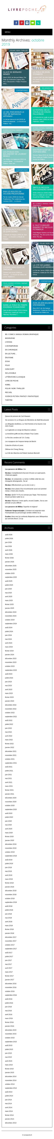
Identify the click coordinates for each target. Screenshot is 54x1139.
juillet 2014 (9, 1096)
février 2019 (9, 883)
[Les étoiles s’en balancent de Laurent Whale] (15, 148)
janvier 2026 (9, 562)
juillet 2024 (9, 631)
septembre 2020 (11, 809)
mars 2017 (9, 972)
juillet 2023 (9, 678)
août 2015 (8, 1045)
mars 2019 (9, 879)
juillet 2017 (9, 956)
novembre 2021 (10, 755)
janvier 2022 (9, 747)
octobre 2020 (10, 805)
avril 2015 (8, 1061)
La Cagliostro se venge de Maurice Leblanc (20, 430)
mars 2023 (9, 693)
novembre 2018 (10, 895)
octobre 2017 (10, 945)
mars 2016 (9, 1018)
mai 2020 (8, 825)
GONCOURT (9, 369)
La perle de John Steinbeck (41, 73)
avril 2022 (8, 736)
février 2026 (9, 558)
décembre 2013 (10, 1123)
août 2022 (8, 720)
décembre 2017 (10, 937)
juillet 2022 (9, 724)
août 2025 (8, 581)
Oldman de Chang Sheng (14, 449)
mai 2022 (8, 732)
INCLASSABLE (46, 88)
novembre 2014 (10, 1080)
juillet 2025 (9, 585)
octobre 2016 (10, 991)
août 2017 (8, 953)
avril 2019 (8, 875)
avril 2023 (8, 689)
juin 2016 (8, 1007)
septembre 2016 (11, 995)
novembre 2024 (10, 616)
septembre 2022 (11, 717)
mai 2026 (8, 546)
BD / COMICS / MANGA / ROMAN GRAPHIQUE (22, 334)
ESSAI (7, 361)
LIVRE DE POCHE (11, 381)
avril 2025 (8, 596)
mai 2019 (8, 871)
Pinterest (21, 22)
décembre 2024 (10, 612)
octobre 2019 (10, 852)
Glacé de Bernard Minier (12, 73)
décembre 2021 (10, 751)
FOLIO (5, 283)
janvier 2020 (9, 840)
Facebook (16, 22)
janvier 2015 (9, 1072)
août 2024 (8, 627)
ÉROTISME (9, 358)
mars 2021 (9, 786)
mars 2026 (9, 554)
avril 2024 (8, 643)
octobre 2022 (10, 713)
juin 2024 (8, 635)
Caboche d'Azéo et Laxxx (14, 445)
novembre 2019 (10, 848)
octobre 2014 (10, 1084)
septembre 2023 (11, 670)
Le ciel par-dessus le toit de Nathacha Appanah (13, 114)
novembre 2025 (10, 569)
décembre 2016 (10, 984)
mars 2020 (9, 833)
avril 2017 (8, 968)
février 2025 (9, 604)
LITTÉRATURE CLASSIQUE (43, 50)
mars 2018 (9, 925)
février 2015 (9, 1069)
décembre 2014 (10, 1076)
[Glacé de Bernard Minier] (15, 69)
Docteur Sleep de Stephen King (42, 150)
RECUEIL (8, 392)
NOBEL (7, 385)
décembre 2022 (10, 705)
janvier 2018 (9, 933)
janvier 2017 (9, 980)
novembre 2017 (10, 941)
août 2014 (8, 1092)
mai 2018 (8, 918)
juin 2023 (8, 682)
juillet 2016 (9, 1003)
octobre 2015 (10, 1038)
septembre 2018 (11, 902)
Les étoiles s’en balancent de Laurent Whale (14, 154)
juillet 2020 (9, 817)
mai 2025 (8, 593)
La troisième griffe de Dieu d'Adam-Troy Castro (21, 434)
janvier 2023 (9, 701)
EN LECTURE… (11, 354)
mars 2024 (9, 647)
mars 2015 (9, 1065)
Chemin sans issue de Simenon (14, 268)
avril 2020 (8, 829)
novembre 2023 (10, 662)
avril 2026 (8, 550)
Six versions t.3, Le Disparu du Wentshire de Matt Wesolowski (27, 420)
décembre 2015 (10, 1030)
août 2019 (8, 860)
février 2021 (9, 790)
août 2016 (8, 999)
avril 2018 (8, 922)
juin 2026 (8, 542)
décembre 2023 (10, 658)
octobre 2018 (10, 898)
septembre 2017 (11, 949)
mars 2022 (9, 740)
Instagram (27, 22)
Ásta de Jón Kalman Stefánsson (43, 304)
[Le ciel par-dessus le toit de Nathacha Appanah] (15, 108)
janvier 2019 (9, 887)
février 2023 (9, 697)
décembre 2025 (10, 566)
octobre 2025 (10, 573)
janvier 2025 (9, 608)
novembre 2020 (10, 802)
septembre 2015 (11, 1042)
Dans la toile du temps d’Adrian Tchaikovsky (15, 306)
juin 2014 (8, 1100)
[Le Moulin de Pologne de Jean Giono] (15, 226)
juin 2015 (8, 1053)
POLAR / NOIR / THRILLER (19, 50)
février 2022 (9, 744)
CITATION (8, 342)
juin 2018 (8, 914)
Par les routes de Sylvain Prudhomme (13, 192)
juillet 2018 (9, 910)
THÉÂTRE (8, 400)
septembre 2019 (11, 856)
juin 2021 (8, 775)
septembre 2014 (11, 1088)
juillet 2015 (9, 1049)
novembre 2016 (10, 987)
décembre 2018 (10, 891)
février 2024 (9, 651)
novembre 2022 (10, 709)
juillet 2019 (9, 864)
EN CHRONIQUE (11, 350)
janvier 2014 (9, 1119)
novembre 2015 (10, 1034)
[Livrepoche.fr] (27, 16)
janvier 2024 (9, 655)
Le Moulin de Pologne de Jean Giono (14, 230)
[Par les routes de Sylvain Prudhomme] (15, 188)
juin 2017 (8, 960)
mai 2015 (8, 1057)
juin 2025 (8, 589)
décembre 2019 (10, 844)
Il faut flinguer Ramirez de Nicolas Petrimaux (43, 227)
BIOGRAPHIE (10, 338)
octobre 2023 (10, 666)
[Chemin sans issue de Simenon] (15, 264)
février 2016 (9, 1022)
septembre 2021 (11, 763)
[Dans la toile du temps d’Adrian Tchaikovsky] (15, 302)
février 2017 (9, 976)
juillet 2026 (9, 538)
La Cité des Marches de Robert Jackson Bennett (22, 453)
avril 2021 (8, 782)
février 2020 (9, 836)
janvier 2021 (9, 794)
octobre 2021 (10, 759)
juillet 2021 (9, 771)
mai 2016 (8, 1011)
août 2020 (8, 813)
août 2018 (8, 906)
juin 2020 (8, 821)
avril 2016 (8, 1014)
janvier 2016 (9, 1026)
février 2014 (9, 1115)
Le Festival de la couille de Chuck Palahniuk (42, 112)
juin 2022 (8, 728)
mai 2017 (8, 964)
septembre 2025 (11, 577)
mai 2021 (8, 778)
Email (32, 22)
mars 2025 (9, 600)
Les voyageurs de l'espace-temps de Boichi (20, 441)
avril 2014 (8, 1107)
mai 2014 (8, 1103)
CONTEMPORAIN (22, 90)
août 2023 (8, 674)
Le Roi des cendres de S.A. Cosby (17, 438)
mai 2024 (8, 639)
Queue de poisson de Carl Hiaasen (17, 416)
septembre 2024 (11, 624)
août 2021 (8, 767)
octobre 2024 (10, 620)
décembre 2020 (10, 798)
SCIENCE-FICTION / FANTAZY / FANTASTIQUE (43, 129)
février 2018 (9, 929)
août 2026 (8, 535)
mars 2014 (9, 1111)
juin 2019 (8, 867)
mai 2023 (8, 686)
